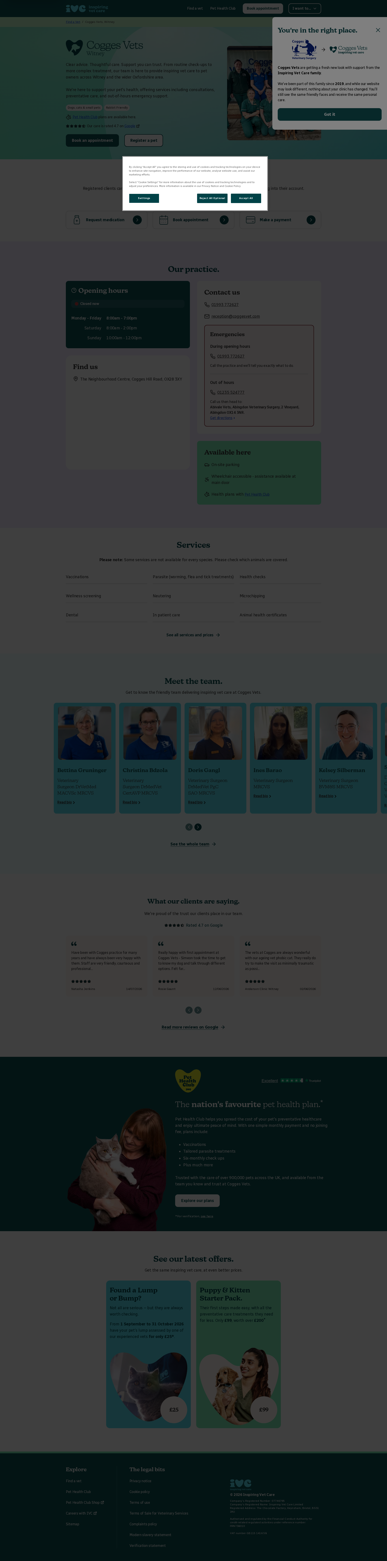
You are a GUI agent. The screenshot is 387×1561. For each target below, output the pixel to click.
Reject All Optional (212, 198)
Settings (144, 198)
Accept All (246, 198)
